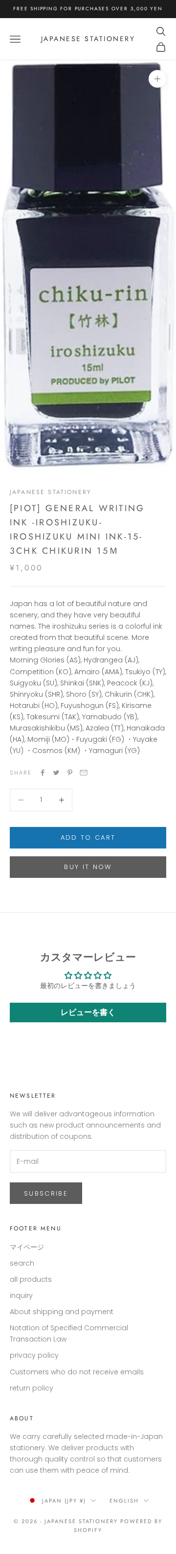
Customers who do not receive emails (77, 1372)
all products (31, 1279)
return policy (31, 1388)
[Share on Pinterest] (70, 773)
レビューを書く (88, 1012)
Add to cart (88, 837)
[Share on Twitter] (56, 773)
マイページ (27, 1247)
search (22, 1263)
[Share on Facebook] (42, 773)
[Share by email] (84, 773)
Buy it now (87, 866)
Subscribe (46, 1193)
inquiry (21, 1295)
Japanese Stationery (50, 492)
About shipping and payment (61, 1312)
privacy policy (34, 1355)
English (124, 1501)
